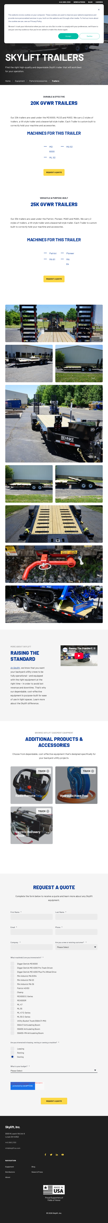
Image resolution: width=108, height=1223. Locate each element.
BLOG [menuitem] (90, 2)
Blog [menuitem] (33, 1167)
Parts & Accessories (38, 81)
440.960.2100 (10, 1142)
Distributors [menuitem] (10, 1172)
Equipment (20, 81)
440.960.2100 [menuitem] (64, 2)
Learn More (31, 796)
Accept (68, 36)
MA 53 (69, 146)
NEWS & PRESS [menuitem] (79, 2)
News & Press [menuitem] (37, 1172)
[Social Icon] (46, 1155)
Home (8, 81)
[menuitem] (44, 1162)
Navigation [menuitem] (10, 1161)
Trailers (55, 81)
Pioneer (70, 253)
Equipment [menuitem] (9, 1167)
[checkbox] (54, 998)
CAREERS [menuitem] (99, 2)
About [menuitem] (7, 1177)
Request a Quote (54, 172)
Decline (89, 36)
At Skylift (15, 667)
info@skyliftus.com (12, 1148)
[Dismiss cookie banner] (99, 10)
